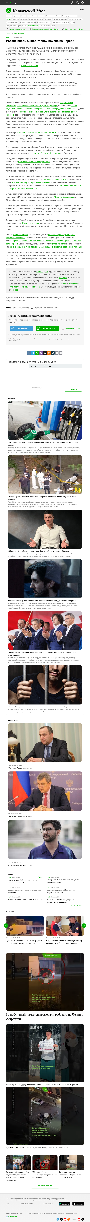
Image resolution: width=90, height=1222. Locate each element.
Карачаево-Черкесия (60, 19)
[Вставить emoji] (50, 366)
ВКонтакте (14, 287)
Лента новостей (19, 33)
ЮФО (53, 26)
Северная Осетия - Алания (60, 22)
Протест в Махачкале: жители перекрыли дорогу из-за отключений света (37, 1147)
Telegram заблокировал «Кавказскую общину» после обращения (44, 1175)
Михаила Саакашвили (64, 197)
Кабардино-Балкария (36, 19)
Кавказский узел (20, 234)
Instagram (73, 284)
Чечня (24, 26)
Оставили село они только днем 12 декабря (37, 106)
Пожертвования (48, 1203)
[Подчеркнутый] (40, 366)
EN (11, 2)
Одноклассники (29, 287)
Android (39, 271)
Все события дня (77, 906)
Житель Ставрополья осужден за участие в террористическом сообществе (39, 706)
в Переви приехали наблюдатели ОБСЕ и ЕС (37, 132)
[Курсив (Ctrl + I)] (35, 366)
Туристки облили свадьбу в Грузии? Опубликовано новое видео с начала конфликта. (17, 1176)
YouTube (14, 290)
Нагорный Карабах (12, 22)
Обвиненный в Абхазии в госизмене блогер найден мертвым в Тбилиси (38, 551)
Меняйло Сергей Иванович (20, 816)
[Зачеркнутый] (44, 366)
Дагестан (16, 19)
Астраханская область (53, 16)
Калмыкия (48, 19)
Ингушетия (24, 19)
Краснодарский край (75, 19)
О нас (7, 1203)
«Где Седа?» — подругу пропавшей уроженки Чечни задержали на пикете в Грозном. (42, 1084)
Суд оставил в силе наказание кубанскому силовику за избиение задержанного (64, 941)
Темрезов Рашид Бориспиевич (21, 768)
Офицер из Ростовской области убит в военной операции (63, 881)
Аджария (16, 16)
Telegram (63, 278)
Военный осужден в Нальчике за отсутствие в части (61, 891)
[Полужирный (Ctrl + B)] (31, 366)
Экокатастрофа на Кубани (74, 29)
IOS (46, 271)
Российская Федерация (28, 22)
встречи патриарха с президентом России (31, 182)
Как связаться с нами (26, 1203)
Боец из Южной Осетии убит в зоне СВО (25, 899)
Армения (41, 16)
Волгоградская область (69, 16)
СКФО (73, 22)
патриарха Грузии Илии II (54, 179)
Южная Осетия (33, 26)
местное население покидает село (34, 162)
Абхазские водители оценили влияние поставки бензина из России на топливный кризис (43, 443)
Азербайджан (32, 16)
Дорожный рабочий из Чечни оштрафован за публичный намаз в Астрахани (24, 941)
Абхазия (9, 16)
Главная (8, 33)
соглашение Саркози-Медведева (44, 153)
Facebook (62, 284)
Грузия (8, 19)
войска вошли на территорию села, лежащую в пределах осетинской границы (46, 247)
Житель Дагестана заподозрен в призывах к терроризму (60, 900)
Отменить (73, 389)
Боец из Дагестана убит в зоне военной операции (24, 891)
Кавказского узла (29, 65)
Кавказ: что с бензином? (17, 29)
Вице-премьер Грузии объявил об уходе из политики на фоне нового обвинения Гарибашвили (42, 653)
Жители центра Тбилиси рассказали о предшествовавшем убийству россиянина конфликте (42, 497)
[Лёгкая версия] (15, 3)
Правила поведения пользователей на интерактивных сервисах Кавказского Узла (52, 1213)
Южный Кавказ (45, 26)
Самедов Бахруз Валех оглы (20, 865)
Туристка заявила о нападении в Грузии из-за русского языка (70, 1175)
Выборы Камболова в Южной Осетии (45, 29)
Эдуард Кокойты (58, 244)
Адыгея (23, 16)
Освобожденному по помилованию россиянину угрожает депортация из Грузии (42, 600)
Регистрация (37, 388)
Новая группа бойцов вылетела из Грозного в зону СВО (22, 881)
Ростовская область (43, 22)
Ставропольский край (13, 26)
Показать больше (45, 1186)
